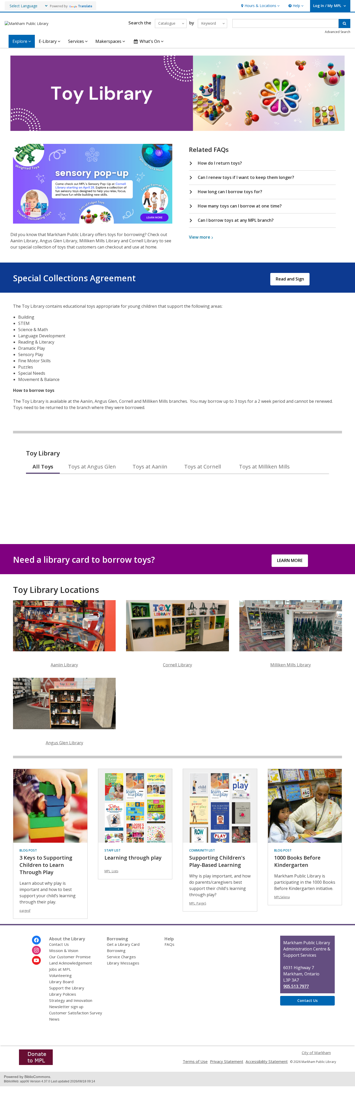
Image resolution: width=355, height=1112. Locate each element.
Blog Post (28, 850)
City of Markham (316, 1052)
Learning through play (133, 857)
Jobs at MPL (60, 969)
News (54, 1019)
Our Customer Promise (70, 956)
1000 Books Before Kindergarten (297, 861)
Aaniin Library (64, 665)
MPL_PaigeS (197, 903)
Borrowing (116, 950)
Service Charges (121, 956)
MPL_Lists (111, 871)
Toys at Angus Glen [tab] (92, 466)
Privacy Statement (226, 1061)
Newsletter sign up (66, 1006)
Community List (202, 850)
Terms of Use (195, 1061)
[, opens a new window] (92, 222)
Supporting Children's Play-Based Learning (217, 861)
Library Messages (123, 963)
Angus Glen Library (64, 743)
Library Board (61, 981)
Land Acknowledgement (70, 963)
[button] (259, 6)
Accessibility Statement (267, 1061)
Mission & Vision (63, 950)
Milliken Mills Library (290, 665)
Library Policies (62, 994)
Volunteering (60, 975)
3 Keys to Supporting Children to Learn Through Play (45, 865)
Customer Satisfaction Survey (75, 1012)
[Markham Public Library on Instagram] (36, 950)
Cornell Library (177, 665)
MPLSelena (282, 897)
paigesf (24, 910)
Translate (85, 6)
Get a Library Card (123, 944)
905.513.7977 (296, 986)
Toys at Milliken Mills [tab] (264, 466)
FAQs (169, 944)
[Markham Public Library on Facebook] (36, 940)
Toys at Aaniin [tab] (150, 466)
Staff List (112, 850)
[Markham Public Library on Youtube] (36, 960)
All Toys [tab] (42, 466)
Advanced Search (337, 32)
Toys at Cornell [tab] (202, 466)
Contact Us (59, 944)
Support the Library (66, 987)
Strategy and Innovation (70, 1000)
